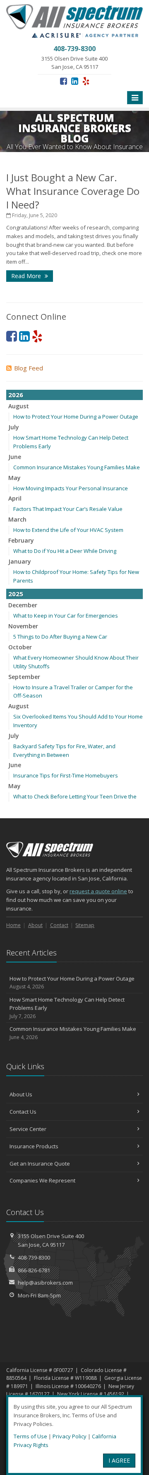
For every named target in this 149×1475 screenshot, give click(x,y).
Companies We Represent (42, 1180)
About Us (21, 1094)
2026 (15, 395)
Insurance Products (34, 1146)
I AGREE (119, 1460)
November (23, 626)
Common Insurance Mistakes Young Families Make (76, 467)
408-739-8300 (34, 1257)
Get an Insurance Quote (40, 1163)
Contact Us (23, 1111)
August (18, 406)
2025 (15, 594)
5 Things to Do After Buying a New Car (60, 636)
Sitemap (84, 925)
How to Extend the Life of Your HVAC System (68, 530)
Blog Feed (28, 368)
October (20, 647)
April (15, 498)
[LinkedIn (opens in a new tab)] (74, 81)
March (17, 519)
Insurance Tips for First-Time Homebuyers (65, 775)
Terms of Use (30, 1436)
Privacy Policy (70, 1436)
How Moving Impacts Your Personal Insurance (70, 488)
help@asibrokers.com (45, 1282)
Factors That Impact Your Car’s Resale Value (68, 509)
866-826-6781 (34, 1270)
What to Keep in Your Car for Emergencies (65, 615)
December (22, 605)
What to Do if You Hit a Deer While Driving (64, 551)
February (21, 540)
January (19, 561)
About (35, 925)
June (14, 457)
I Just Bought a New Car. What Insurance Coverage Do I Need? (72, 191)
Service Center (28, 1129)
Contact (59, 925)
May (14, 478)
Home (13, 925)
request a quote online (98, 891)
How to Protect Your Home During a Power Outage (75, 416)
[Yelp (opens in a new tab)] (85, 81)
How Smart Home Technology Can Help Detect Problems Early (67, 1008)
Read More (27, 276)
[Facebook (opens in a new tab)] (63, 81)
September (24, 677)
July (13, 427)
